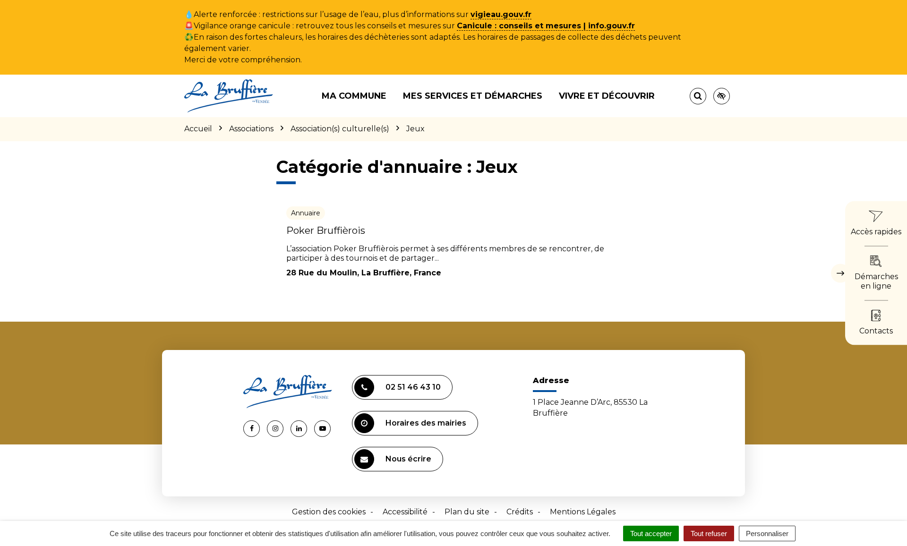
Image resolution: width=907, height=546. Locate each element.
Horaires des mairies (425, 422)
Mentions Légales (583, 511)
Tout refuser (709, 533)
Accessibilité (405, 511)
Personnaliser (767, 533)
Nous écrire (408, 458)
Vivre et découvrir (607, 96)
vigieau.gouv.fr (501, 14)
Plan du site (467, 511)
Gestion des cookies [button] (329, 511)
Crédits (519, 511)
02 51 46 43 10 (413, 387)
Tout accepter (651, 533)
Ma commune (354, 96)
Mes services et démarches (472, 96)
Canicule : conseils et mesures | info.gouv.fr (546, 25)
